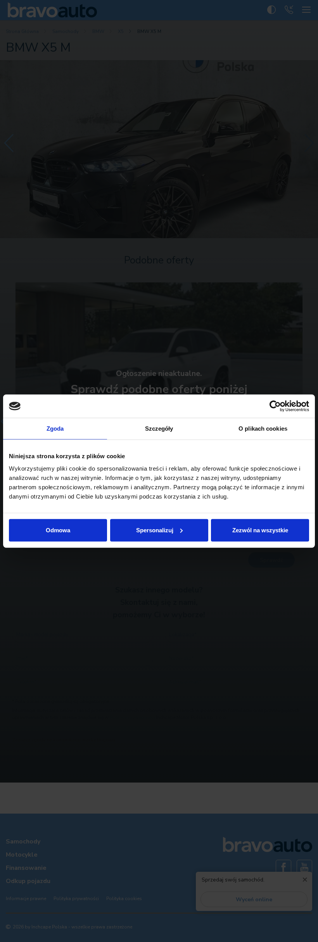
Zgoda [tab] (55, 428)
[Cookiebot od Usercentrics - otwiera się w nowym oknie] (275, 406)
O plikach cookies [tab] (262, 428)
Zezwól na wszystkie (260, 529)
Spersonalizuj (154, 529)
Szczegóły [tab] (159, 428)
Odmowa (58, 529)
